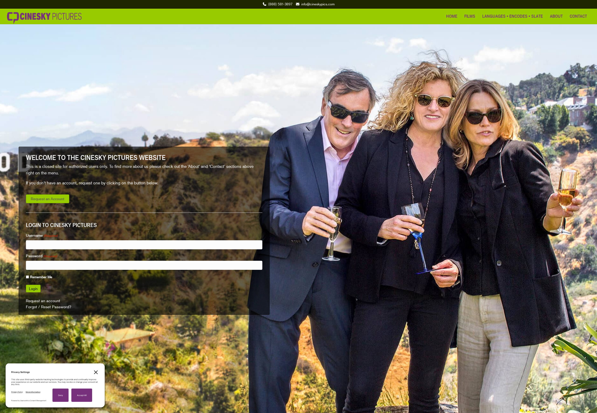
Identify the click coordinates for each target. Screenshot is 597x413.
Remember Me (41, 277)
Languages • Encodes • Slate (512, 16)
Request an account (43, 300)
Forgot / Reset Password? (48, 307)
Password (41, 256)
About (556, 16)
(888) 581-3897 (280, 4)
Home (451, 16)
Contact (578, 16)
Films (469, 16)
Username (42, 235)
